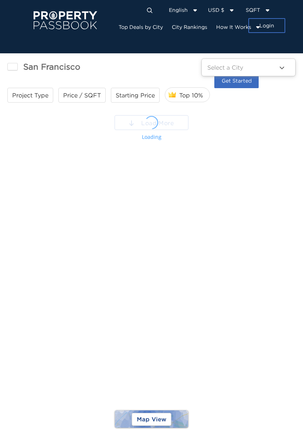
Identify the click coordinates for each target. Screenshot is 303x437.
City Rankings (189, 27)
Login (266, 25)
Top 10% (191, 95)
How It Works (233, 27)
